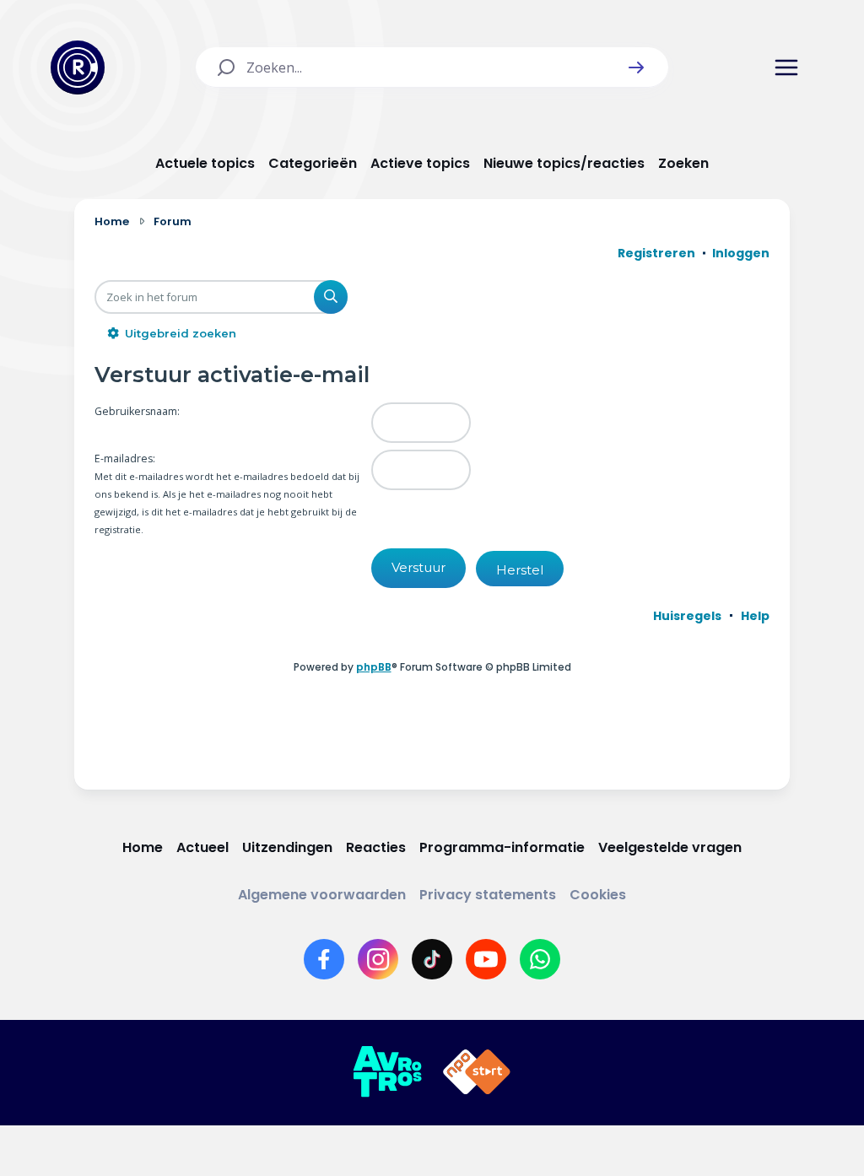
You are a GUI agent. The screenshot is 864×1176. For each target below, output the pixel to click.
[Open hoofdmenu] (786, 67)
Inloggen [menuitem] (741, 253)
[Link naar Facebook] (324, 959)
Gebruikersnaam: (137, 411)
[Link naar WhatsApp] (540, 959)
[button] (636, 67)
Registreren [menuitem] (656, 253)
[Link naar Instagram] (378, 959)
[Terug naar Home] (78, 67)
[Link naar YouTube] (486, 959)
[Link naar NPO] (476, 1072)
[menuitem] (687, 615)
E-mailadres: (124, 458)
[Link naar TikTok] (432, 959)
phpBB (374, 667)
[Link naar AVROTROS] (387, 1072)
